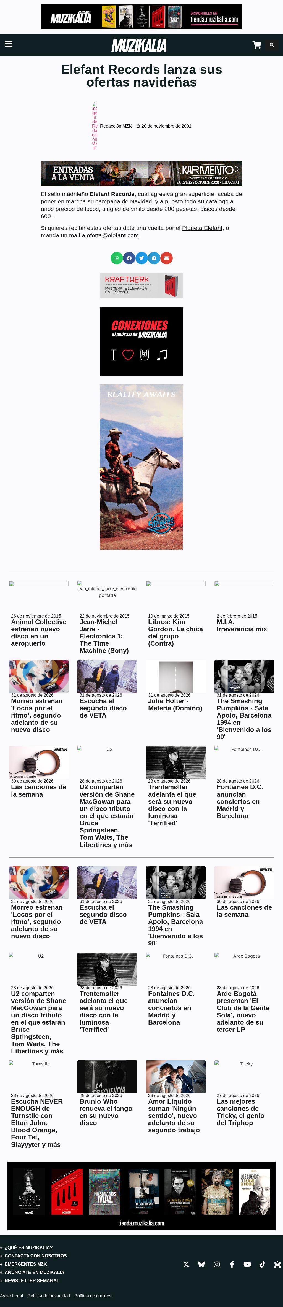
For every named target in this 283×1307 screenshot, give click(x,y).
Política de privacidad (49, 1296)
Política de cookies (92, 1296)
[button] (117, 258)
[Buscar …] (272, 44)
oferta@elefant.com (113, 235)
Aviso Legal (11, 1296)
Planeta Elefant (202, 228)
